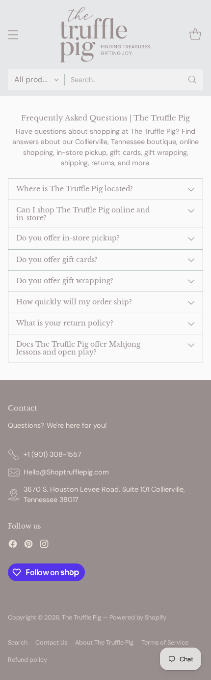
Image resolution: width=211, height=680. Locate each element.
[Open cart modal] (195, 35)
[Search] (192, 79)
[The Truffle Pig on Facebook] (13, 545)
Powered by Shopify (137, 617)
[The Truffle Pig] (105, 34)
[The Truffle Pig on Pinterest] (28, 545)
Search (17, 642)
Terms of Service (164, 642)
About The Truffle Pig (104, 642)
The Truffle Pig (81, 617)
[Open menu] (13, 35)
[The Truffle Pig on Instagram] (44, 545)
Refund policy (27, 659)
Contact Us (51, 642)
